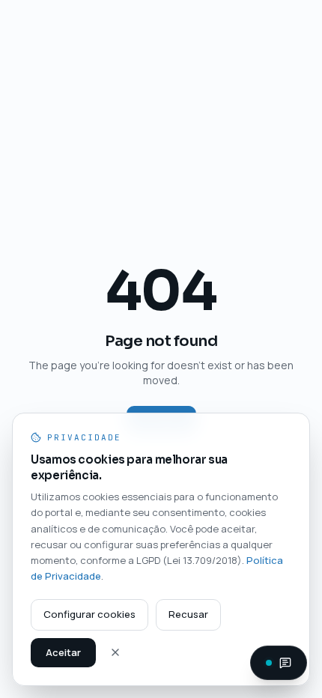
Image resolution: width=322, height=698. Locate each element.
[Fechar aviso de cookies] (115, 652)
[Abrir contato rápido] (278, 663)
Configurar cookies (89, 614)
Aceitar (63, 652)
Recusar (188, 614)
